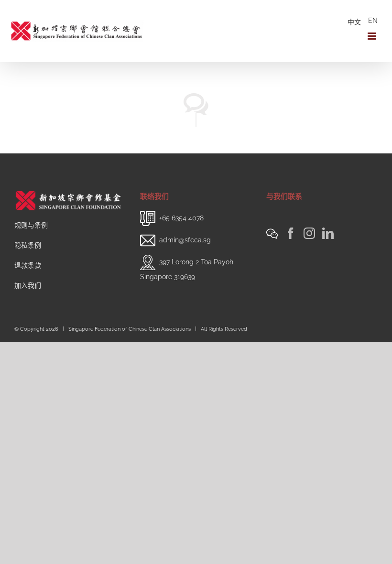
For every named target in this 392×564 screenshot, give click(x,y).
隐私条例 (27, 245)
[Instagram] (309, 233)
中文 (354, 22)
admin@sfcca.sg (185, 240)
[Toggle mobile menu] (373, 36)
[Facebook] (290, 233)
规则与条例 (31, 225)
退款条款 (27, 265)
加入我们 (27, 285)
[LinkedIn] (328, 233)
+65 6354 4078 (181, 218)
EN (373, 20)
